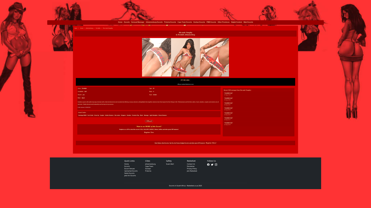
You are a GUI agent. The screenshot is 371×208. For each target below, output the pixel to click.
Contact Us (191, 164)
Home (120, 22)
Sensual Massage (137, 22)
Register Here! (211, 143)
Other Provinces (224, 22)
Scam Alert (170, 164)
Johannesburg (150, 164)
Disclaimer (191, 166)
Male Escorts (248, 22)
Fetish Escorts (129, 173)
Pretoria (148, 171)
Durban (148, 169)
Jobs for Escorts (130, 175)
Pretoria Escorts (170, 22)
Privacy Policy (192, 169)
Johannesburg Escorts (154, 22)
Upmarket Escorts (131, 171)
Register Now (149, 132)
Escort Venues (129, 169)
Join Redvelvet (192, 171)
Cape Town (149, 166)
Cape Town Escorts (185, 22)
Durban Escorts (199, 22)
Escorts (127, 22)
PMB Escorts (211, 22)
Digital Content (236, 22)
